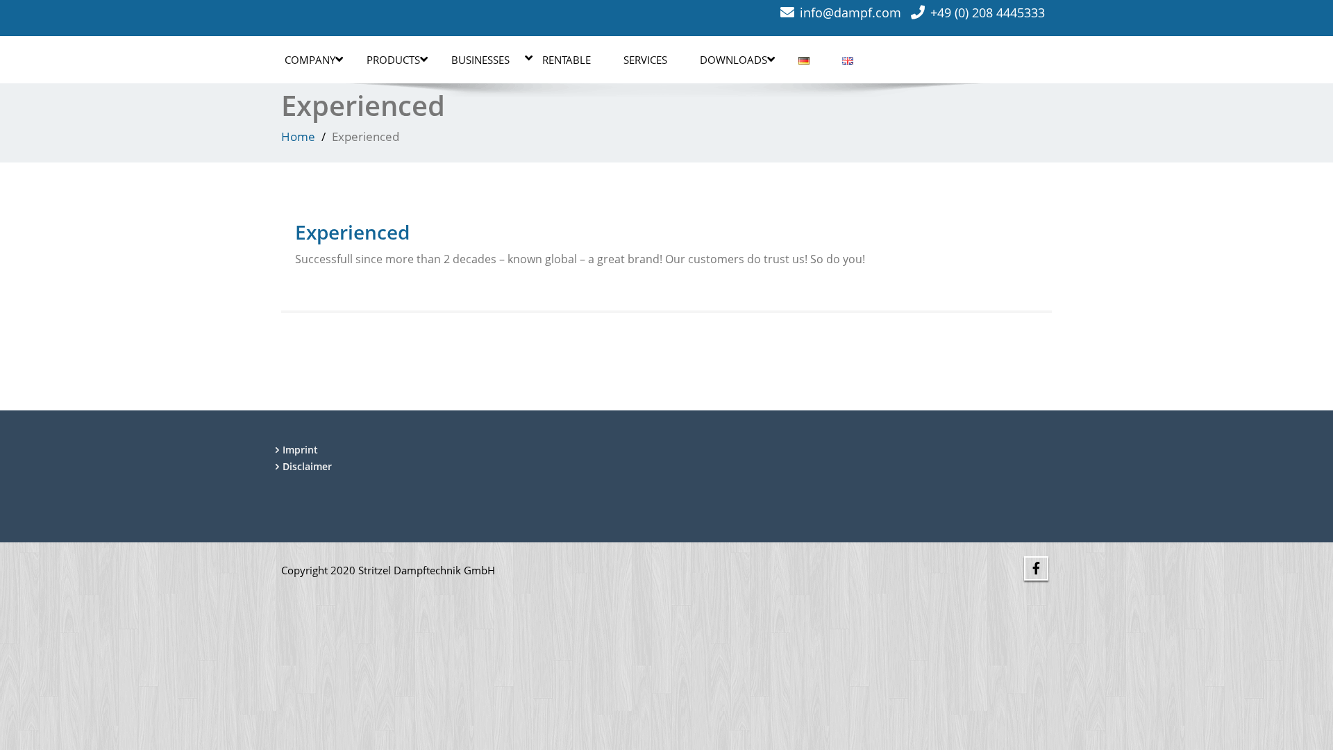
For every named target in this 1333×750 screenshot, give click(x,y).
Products (393, 60)
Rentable (566, 60)
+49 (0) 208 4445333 (987, 12)
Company (310, 60)
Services (645, 60)
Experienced (352, 232)
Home (298, 136)
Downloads (733, 60)
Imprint (300, 449)
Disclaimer (307, 466)
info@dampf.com (850, 12)
